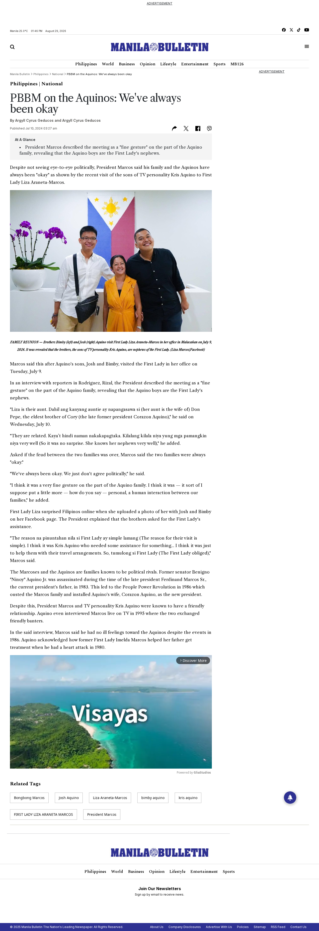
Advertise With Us (219, 927)
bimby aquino (152, 797)
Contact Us (298, 927)
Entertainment (195, 64)
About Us (156, 927)
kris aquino (188, 797)
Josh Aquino (69, 797)
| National (51, 84)
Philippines (86, 64)
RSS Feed (278, 927)
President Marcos (101, 814)
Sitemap (260, 927)
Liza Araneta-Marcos (110, 797)
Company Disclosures (184, 927)
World (108, 64)
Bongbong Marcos (29, 797)
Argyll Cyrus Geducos (34, 120)
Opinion (147, 64)
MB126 (237, 64)
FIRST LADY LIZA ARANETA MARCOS (43, 814)
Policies (243, 927)
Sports (220, 64)
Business (127, 64)
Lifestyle (168, 64)
